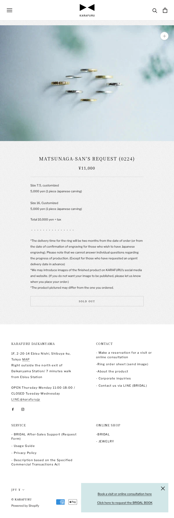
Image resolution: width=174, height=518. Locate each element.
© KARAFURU (21, 499)
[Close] (163, 488)
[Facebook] (12, 409)
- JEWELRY (105, 441)
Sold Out (87, 301)
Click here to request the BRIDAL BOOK (124, 502)
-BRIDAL (103, 434)
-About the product (112, 371)
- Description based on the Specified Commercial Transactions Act (42, 462)
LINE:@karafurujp (25, 399)
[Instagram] (22, 409)
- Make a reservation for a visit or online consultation (124, 355)
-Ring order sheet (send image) (122, 364)
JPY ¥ (16, 490)
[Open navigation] (9, 10)
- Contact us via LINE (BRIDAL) (121, 385)
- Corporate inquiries (113, 378)
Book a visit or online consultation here (125, 494)
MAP (26, 359)
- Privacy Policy (24, 453)
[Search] (154, 10)
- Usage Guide (23, 446)
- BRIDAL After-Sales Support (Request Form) (44, 436)
